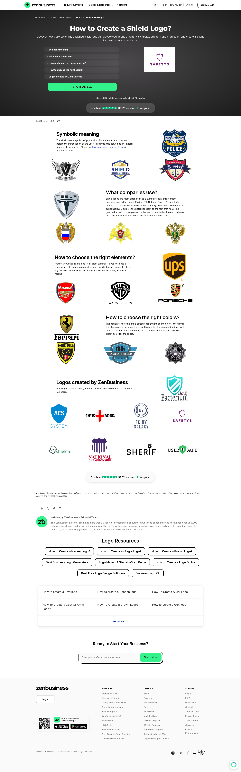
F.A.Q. (188, 698)
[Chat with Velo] (234, 765)
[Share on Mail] (61, 509)
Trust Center (191, 721)
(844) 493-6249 (172, 5)
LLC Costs (107, 725)
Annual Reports (109, 712)
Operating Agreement (113, 707)
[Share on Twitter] (49, 509)
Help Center (191, 703)
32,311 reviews (126, 108)
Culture (147, 707)
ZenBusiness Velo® (111, 716)
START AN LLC (82, 86)
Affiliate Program (152, 725)
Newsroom (149, 712)
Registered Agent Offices (156, 739)
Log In (45, 699)
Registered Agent (110, 698)
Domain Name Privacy (113, 739)
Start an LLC (207, 5)
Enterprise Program (153, 730)
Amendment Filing (111, 730)
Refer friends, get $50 (155, 734)
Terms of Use (192, 712)
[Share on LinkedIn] (43, 509)
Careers (148, 698)
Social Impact (150, 703)
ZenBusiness (41, 18)
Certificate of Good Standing (116, 734)
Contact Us (190, 707)
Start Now (151, 657)
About (147, 694)
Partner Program (152, 721)
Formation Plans (110, 694)
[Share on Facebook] (55, 509)
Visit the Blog (150, 716)
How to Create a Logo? (61, 18)
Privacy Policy (192, 716)
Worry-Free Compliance (114, 703)
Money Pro (107, 721)
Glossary (189, 725)
